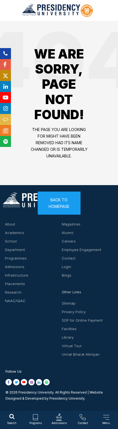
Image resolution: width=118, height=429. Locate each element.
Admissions (14, 266)
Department (15, 249)
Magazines (71, 224)
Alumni (67, 232)
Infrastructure (16, 275)
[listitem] (9, 382)
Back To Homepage (59, 203)
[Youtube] (5, 97)
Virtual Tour (72, 346)
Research (13, 292)
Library (68, 337)
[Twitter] (5, 75)
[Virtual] (5, 119)
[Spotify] (5, 141)
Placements (15, 284)
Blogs (66, 275)
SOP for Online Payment (82, 320)
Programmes (16, 258)
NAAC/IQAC (15, 301)
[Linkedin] (5, 86)
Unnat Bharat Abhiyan (81, 354)
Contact (68, 258)
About (10, 224)
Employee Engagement (81, 249)
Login (66, 266)
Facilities (69, 329)
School (11, 241)
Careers (69, 241)
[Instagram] (5, 108)
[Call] (5, 53)
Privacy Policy (74, 312)
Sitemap (68, 303)
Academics (14, 232)
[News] (5, 130)
